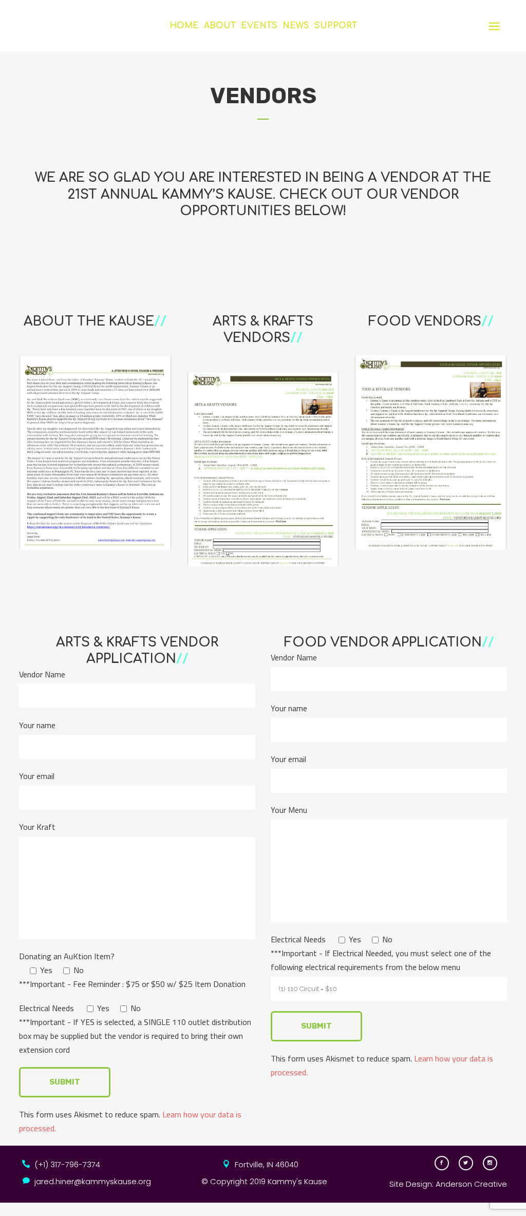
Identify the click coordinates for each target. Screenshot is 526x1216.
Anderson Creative (471, 1184)
